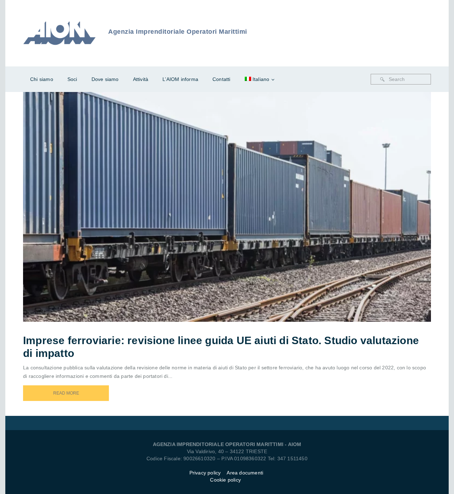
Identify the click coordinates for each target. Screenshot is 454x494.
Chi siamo (41, 79)
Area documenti (246, 473)
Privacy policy (205, 473)
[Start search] (382, 79)
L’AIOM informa (180, 79)
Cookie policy (225, 480)
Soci (72, 79)
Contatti (221, 79)
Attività (141, 79)
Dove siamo (105, 79)
